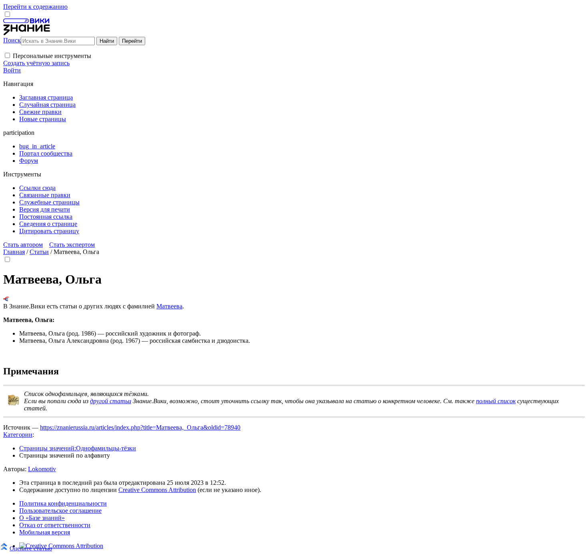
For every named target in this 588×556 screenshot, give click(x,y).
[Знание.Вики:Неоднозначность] (14, 403)
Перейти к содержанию (35, 6)
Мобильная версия (44, 532)
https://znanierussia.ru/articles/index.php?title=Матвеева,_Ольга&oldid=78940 (140, 427)
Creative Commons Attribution (157, 489)
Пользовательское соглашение (60, 510)
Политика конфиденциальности (63, 503)
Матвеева (169, 306)
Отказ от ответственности (54, 525)
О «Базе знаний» (42, 517)
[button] (7, 55)
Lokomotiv (42, 469)
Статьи (39, 251)
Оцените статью (31, 548)
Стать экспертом (72, 244)
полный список (496, 401)
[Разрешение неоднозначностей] (6, 299)
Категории (17, 434)
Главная (14, 251)
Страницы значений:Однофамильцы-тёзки (77, 448)
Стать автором (23, 244)
